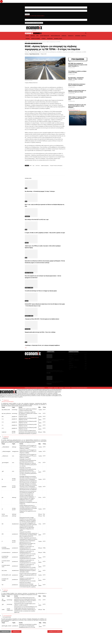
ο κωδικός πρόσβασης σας (31, 13)
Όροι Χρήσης (61, 387)
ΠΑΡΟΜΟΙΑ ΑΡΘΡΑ (28, 178)
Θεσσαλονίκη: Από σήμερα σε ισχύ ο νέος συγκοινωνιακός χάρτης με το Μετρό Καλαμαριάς (77, 106)
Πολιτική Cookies (67, 387)
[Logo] (29, 33)
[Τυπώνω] (54, 172)
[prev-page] (25, 347)
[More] (57, 172)
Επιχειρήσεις (27, 216)
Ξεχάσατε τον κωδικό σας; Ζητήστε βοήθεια (34, 15)
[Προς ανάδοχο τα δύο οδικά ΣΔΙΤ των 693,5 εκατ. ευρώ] (45, 212)
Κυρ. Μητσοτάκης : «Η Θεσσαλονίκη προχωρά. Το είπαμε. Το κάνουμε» (40, 191)
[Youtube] (29, 358)
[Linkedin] (49, 172)
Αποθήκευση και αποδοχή (55, 631)
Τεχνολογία (70, 35)
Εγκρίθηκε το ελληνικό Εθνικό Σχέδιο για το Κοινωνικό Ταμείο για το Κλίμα (77, 91)
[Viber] (46, 172)
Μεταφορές (40, 43)
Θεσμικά (28, 38)
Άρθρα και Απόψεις (35, 38)
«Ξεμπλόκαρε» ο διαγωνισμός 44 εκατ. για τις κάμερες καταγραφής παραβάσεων (42, 345)
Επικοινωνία (56, 387)
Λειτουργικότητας (8, 615)
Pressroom (49, 38)
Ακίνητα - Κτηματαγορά (29, 272)
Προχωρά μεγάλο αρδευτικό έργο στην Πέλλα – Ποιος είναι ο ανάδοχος (40, 332)
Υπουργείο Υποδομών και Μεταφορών (56, 165)
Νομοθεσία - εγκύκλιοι (29, 315)
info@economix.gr (35, 357)
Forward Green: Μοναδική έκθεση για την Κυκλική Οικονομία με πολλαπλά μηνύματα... (55, 371)
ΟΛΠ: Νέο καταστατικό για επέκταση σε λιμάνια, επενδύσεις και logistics (76, 84)
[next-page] (26, 347)
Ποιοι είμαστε (50, 387)
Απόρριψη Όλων (5, 631)
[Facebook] (35, 172)
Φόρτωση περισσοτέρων (73, 110)
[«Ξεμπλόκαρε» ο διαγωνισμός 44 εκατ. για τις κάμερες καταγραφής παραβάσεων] (45, 338)
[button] (85, 33)
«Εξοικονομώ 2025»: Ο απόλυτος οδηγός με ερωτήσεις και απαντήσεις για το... (55, 382)
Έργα (37, 35)
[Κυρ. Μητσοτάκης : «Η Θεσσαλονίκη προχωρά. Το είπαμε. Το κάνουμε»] (45, 184)
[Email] (52, 172)
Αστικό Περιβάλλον (44, 35)
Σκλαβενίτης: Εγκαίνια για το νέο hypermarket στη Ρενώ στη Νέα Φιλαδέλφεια (55, 360)
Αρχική (27, 35)
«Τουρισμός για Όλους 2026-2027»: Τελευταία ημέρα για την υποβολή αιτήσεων (42, 319)
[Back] (25, 3)
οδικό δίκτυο (38, 165)
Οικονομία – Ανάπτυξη (80, 35)
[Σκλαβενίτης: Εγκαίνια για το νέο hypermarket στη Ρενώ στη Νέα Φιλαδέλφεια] (56, 356)
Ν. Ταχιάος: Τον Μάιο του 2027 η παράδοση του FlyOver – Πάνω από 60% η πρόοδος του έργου (45, 232)
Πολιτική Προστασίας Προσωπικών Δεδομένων (79, 387)
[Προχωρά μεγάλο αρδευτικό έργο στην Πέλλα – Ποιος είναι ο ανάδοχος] (45, 325)
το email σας (27, 21)
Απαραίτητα (6, 400)
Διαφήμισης (6, 436)
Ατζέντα (43, 38)
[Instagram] (26, 358)
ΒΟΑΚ (30, 165)
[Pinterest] (41, 172)
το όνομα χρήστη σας (29, 9)
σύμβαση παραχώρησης (45, 165)
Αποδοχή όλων (16, 631)
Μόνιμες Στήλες (58, 38)
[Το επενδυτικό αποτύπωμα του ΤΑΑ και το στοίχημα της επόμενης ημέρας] (45, 284)
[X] (38, 172)
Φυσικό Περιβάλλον (55, 35)
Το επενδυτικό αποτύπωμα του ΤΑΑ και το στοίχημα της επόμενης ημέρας (41, 290)
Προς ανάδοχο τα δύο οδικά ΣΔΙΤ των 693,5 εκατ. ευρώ (36, 219)
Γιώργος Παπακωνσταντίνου (34, 54)
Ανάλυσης (6, 590)
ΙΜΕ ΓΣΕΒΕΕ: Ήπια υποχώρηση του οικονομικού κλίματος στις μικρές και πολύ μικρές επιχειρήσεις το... (77, 65)
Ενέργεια (33, 35)
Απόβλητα (64, 35)
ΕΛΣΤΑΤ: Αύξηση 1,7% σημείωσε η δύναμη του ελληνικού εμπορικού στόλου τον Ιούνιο (77, 98)
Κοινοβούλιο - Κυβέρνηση (34, 43)
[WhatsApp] (44, 172)
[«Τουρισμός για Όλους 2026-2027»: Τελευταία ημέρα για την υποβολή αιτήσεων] (45, 312)
